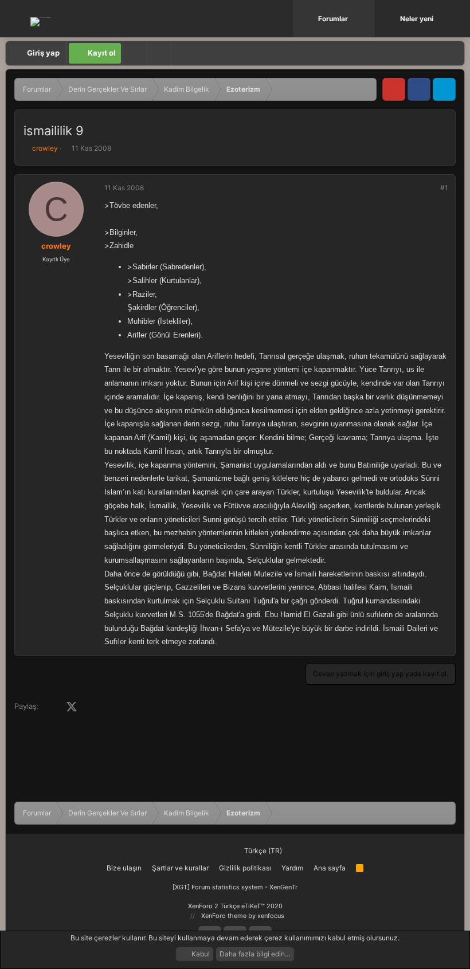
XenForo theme (223, 916)
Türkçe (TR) (262, 850)
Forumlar (333, 18)
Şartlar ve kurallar (180, 868)
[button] (367, 18)
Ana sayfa (330, 868)
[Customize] (135, 53)
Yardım (292, 868)
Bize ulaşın (124, 868)
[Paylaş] (428, 188)
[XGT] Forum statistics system (235, 887)
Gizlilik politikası (245, 868)
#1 (444, 187)
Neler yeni (416, 18)
